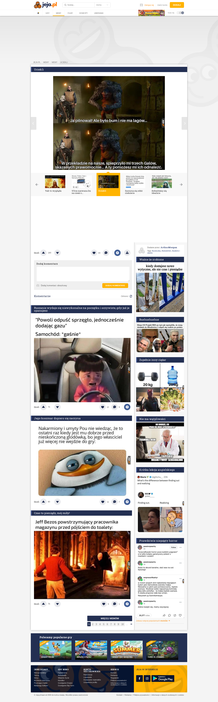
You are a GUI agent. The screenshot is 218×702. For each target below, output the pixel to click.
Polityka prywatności (119, 680)
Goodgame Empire (65, 683)
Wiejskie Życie (63, 678)
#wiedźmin (166, 251)
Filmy (70, 13)
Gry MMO (63, 669)
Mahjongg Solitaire (41, 685)
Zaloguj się (149, 5)
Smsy (36, 678)
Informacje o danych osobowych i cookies (119, 684)
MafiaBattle (62, 675)
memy (46, 62)
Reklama (114, 675)
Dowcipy (83, 13)
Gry (47, 13)
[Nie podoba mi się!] (61, 253)
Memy (58, 13)
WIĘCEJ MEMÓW (110, 618)
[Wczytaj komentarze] (108, 253)
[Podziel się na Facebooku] (117, 253)
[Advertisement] (109, 220)
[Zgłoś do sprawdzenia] (127, 253)
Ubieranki (98, 13)
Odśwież (124, 296)
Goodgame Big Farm (66, 685)
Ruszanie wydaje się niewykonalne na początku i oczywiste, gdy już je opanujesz (81, 309)
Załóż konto (162, 5)
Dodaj (177, 5)
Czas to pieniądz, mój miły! (52, 513)
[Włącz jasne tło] (178, 13)
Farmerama (62, 673)
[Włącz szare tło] (180, 13)
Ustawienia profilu (90, 682)
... (127, 624)
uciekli (64, 62)
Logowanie (87, 677)
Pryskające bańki (40, 683)
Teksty (36, 675)
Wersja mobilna (40, 673)
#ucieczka (156, 251)
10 (122, 624)
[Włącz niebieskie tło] (182, 13)
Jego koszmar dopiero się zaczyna (57, 418)
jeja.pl (37, 62)
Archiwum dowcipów (42, 680)
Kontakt (114, 673)
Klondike (61, 680)
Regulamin (115, 678)
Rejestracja (87, 675)
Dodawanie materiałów (92, 680)
